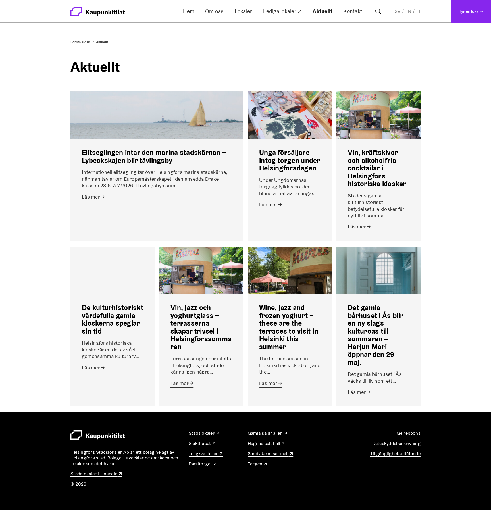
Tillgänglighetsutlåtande (395, 454)
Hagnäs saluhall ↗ (266, 443)
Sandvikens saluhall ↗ (270, 454)
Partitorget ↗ (203, 464)
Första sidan (80, 42)
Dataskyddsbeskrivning (396, 443)
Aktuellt (322, 11)
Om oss (214, 11)
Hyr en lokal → (470, 11)
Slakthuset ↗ (202, 443)
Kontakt (352, 11)
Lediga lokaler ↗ (282, 12)
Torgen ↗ (257, 464)
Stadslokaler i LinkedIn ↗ (96, 474)
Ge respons (409, 433)
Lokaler (244, 11)
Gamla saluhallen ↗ (268, 433)
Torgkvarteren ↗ (206, 454)
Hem (188, 11)
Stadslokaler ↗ (204, 433)
